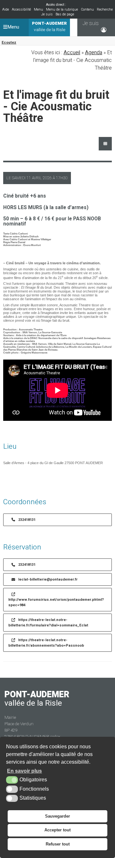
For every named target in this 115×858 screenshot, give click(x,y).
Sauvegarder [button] (57, 816)
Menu (38, 9)
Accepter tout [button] (57, 830)
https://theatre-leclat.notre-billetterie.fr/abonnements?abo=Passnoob (46, 642)
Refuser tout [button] (58, 844)
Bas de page (65, 14)
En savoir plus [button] (24, 771)
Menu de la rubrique (62, 9)
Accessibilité (21, 9)
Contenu (87, 9)
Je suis (47, 14)
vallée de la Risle (49, 26)
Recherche (105, 9)
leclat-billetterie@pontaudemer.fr (48, 579)
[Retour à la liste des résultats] (105, 143)
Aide (5, 9)
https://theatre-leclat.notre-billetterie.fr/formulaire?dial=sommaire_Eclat (48, 622)
